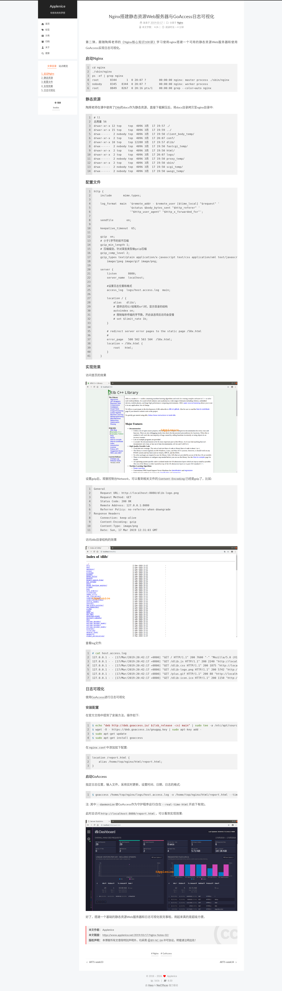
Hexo (151, 985)
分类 (47, 36)
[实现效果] (235, 367)
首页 (47, 24)
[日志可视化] (235, 689)
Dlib (117, 107)
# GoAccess (166, 954)
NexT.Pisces (162, 985)
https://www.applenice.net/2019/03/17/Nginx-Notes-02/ (135, 935)
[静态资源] (235, 99)
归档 (47, 42)
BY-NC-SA (157, 940)
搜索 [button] (47, 53)
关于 (47, 47)
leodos (56, 108)
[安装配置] (235, 707)
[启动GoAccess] (235, 776)
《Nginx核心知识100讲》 (139, 42)
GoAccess (98, 697)
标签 (47, 30)
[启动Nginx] (235, 58)
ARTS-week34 (227, 962)
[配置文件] (235, 182)
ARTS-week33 (95, 962)
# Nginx (154, 954)
